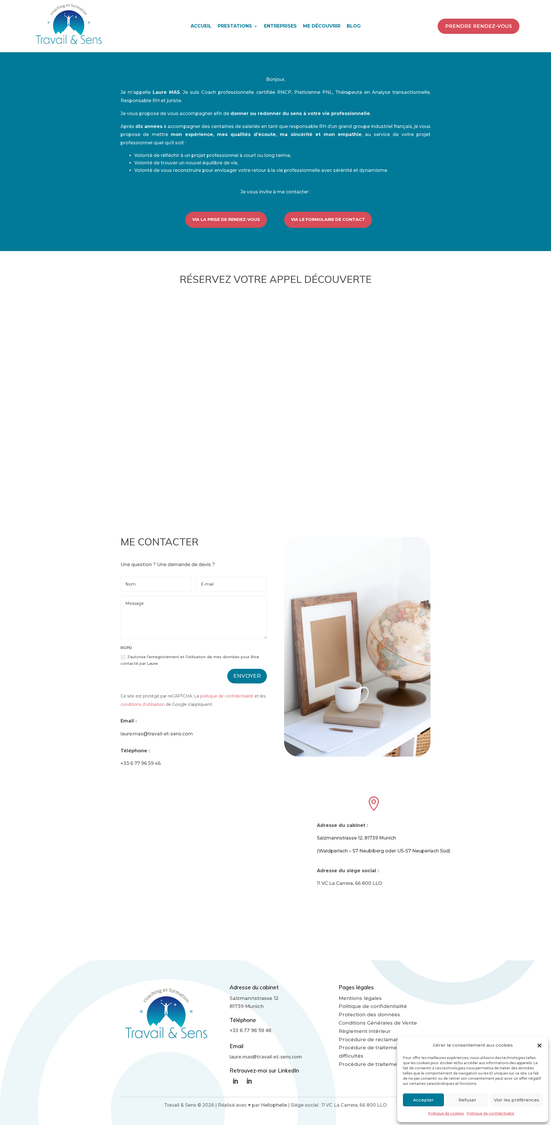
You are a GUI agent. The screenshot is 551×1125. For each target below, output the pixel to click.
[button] (539, 1045)
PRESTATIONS (235, 26)
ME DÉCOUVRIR (321, 26)
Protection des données (369, 1014)
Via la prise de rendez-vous (226, 219)
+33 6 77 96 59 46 (141, 763)
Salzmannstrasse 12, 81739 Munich (356, 838)
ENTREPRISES (280, 26)
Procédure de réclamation (372, 1039)
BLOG (354, 26)
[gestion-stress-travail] (357, 755)
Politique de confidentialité (490, 1113)
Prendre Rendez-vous (478, 26)
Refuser (467, 1100)
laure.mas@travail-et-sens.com (157, 734)
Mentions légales (360, 998)
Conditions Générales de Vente (378, 1023)
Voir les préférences (516, 1100)
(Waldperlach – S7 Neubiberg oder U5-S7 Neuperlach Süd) (383, 851)
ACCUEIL (201, 26)
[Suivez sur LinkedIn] (235, 1081)
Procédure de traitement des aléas (383, 1064)
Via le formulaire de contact (328, 219)
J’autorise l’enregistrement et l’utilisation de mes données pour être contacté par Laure (190, 659)
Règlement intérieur (365, 1031)
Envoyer (247, 676)
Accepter (423, 1100)
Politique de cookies (446, 1113)
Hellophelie (274, 1105)
